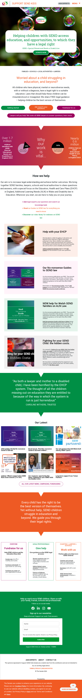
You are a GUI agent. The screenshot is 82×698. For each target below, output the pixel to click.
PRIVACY (38, 668)
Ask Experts (31, 660)
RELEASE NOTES (47, 668)
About (41, 660)
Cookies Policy (20, 686)
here (29, 692)
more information (69, 689)
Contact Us (51, 660)
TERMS (32, 668)
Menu (75, 3)
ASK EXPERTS (64, 3)
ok (73, 685)
